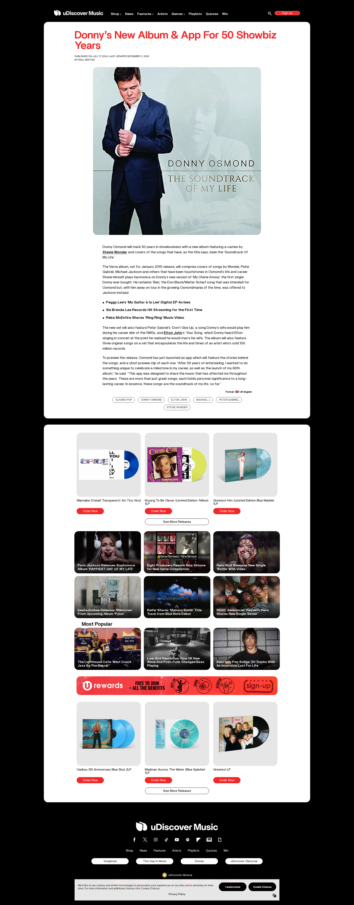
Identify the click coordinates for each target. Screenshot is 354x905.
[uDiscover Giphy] (219, 839)
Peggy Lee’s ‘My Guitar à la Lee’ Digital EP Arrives (148, 302)
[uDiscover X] (145, 839)
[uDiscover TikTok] (166, 839)
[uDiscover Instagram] (156, 839)
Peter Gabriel (229, 400)
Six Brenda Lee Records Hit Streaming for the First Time (154, 310)
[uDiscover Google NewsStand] (209, 839)
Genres (177, 14)
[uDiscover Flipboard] (198, 839)
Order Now (90, 511)
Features (144, 14)
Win (225, 14)
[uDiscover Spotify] (188, 839)
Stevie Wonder (114, 252)
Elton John (179, 400)
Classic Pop (123, 400)
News (129, 14)
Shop (115, 14)
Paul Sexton (86, 60)
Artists (162, 14)
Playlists (195, 14)
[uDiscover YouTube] (177, 839)
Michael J (203, 400)
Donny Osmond (151, 400)
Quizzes (212, 14)
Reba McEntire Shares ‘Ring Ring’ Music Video (145, 318)
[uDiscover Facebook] (134, 839)
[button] (109, 473)
